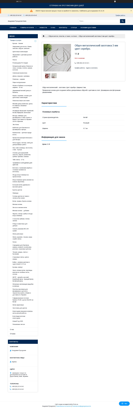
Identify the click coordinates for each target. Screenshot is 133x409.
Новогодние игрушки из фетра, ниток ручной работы (23, 312)
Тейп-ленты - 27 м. (18, 159)
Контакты (63, 27)
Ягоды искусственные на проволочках (21, 175)
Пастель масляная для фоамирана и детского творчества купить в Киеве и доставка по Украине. (22, 292)
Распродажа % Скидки (20, 63)
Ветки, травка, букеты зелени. (22, 201)
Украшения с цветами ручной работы (22, 55)
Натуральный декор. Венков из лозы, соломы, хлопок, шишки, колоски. (23, 68)
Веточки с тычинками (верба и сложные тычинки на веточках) (22, 169)
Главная (13, 27)
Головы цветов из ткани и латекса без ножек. (21, 197)
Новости (43, 27)
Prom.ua (75, 404)
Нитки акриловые (18, 305)
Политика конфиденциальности (81, 406)
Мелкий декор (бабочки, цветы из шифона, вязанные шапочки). (23, 105)
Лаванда (15, 193)
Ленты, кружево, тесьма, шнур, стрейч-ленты (22, 238)
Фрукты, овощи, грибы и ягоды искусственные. (23, 214)
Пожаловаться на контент (63, 406)
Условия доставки (88, 27)
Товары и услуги (27, 27)
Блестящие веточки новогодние (19, 317)
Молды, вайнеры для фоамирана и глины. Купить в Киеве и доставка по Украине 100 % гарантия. (22, 118)
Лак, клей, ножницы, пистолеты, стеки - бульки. (23, 148)
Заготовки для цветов (20, 308)
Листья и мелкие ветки (20, 207)
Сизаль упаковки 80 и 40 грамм (20, 229)
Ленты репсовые (18, 234)
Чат (126, 403)
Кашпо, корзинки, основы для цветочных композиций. (22, 96)
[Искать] (122, 21)
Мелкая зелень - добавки (21, 210)
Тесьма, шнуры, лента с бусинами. (20, 253)
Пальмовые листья (19, 324)
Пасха (15, 60)
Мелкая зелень (17, 204)
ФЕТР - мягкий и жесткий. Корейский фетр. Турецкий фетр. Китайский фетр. (23, 279)
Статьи (74, 27)
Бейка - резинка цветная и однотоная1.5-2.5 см (21, 263)
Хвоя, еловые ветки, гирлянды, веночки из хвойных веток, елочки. (22, 272)
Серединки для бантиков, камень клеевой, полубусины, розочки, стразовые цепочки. (22, 247)
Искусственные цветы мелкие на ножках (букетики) (23, 180)
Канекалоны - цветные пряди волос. (22, 133)
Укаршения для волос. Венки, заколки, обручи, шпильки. (22, 47)
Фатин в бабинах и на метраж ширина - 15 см (22, 86)
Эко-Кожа (16, 124)
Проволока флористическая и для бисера (22, 138)
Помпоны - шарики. (19, 79)
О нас (53, 27)
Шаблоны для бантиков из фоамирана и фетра (21, 128)
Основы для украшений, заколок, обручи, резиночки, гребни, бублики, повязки (22, 154)
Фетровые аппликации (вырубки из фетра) (23, 285)
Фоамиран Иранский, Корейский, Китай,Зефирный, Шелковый (23, 111)
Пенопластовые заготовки (21, 100)
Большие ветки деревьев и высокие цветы (21, 185)
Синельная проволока (20, 73)
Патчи (14, 242)
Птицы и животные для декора (20, 224)
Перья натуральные (19, 82)
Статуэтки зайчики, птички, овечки (21, 219)
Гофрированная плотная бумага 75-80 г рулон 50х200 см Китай (23, 300)
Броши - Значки (18, 43)
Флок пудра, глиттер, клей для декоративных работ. (23, 143)
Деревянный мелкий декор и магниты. (22, 91)
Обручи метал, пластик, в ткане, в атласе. (63, 36)
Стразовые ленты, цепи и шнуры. (21, 258)
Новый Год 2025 (18, 321)
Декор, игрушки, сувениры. (21, 76)
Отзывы (12, 334)
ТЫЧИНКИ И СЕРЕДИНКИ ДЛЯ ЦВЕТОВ (22, 164)
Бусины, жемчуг (18, 267)
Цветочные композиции (20, 51)
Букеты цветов (17, 190)
